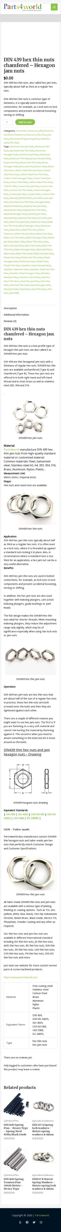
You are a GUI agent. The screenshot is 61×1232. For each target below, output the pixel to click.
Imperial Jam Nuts (37, 213)
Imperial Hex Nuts (13, 209)
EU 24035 (39, 198)
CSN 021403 (10, 186)
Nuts (37, 138)
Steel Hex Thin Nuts (19, 285)
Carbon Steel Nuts (18, 182)
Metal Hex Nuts (38, 221)
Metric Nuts (19, 241)
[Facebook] (27, 1222)
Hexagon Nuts (42, 201)
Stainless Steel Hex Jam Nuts (36, 265)
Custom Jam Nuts (18, 194)
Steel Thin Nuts (38, 289)
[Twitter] (34, 1222)
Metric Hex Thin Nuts (14, 237)
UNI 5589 (14, 293)
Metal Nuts (15, 229)
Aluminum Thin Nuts (19, 158)
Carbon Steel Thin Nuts (41, 182)
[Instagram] (41, 1222)
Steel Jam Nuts (11, 289)
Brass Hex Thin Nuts (31, 162)
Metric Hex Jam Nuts (25, 233)
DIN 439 (13, 198)
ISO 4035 (42, 217)
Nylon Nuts (9, 253)
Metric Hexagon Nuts (36, 237)
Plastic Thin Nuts (12, 265)
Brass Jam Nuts (27, 166)
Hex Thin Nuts (27, 201)
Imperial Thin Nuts (27, 217)
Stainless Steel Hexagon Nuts (24, 273)
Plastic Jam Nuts (27, 261)
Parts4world (11, 449)
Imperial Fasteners (13, 206)
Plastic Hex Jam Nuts (43, 253)
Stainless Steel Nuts (29, 277)
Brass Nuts (41, 166)
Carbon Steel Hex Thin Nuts (34, 174)
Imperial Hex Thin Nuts (34, 209)
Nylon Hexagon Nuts (24, 249)
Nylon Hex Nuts (32, 245)
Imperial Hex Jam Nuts (35, 206)
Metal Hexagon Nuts (29, 225)
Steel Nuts (24, 289)
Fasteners (31, 134)
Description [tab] (10, 308)
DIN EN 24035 (26, 198)
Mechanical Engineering (21, 138)
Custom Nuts (34, 194)
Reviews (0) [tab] (10, 321)
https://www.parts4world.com (20, 977)
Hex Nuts (42, 134)
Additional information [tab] (16, 314)
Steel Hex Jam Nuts (29, 281)
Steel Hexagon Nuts (40, 285)
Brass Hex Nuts (11, 162)
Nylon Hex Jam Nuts (14, 245)
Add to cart (25, 122)
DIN (41, 130)
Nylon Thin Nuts (24, 253)
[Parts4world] (22, 7)
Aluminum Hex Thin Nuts (21, 150)
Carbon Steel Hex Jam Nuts (28, 170)
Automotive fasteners (27, 130)
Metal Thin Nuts (29, 229)
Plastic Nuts (42, 261)
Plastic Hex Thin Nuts (32, 257)
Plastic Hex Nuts (12, 257)
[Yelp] (20, 1222)
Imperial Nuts (10, 217)
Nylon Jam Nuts (44, 249)
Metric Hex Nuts (44, 233)
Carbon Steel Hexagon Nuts (18, 178)
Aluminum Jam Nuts (29, 154)
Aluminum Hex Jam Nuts (22, 146)
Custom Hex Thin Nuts (20, 190)
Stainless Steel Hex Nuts (16, 269)
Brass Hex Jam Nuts (41, 158)
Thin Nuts (14, 142)
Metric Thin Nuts (34, 241)
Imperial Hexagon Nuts (15, 213)
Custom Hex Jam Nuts (28, 186)
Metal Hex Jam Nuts (19, 221)
